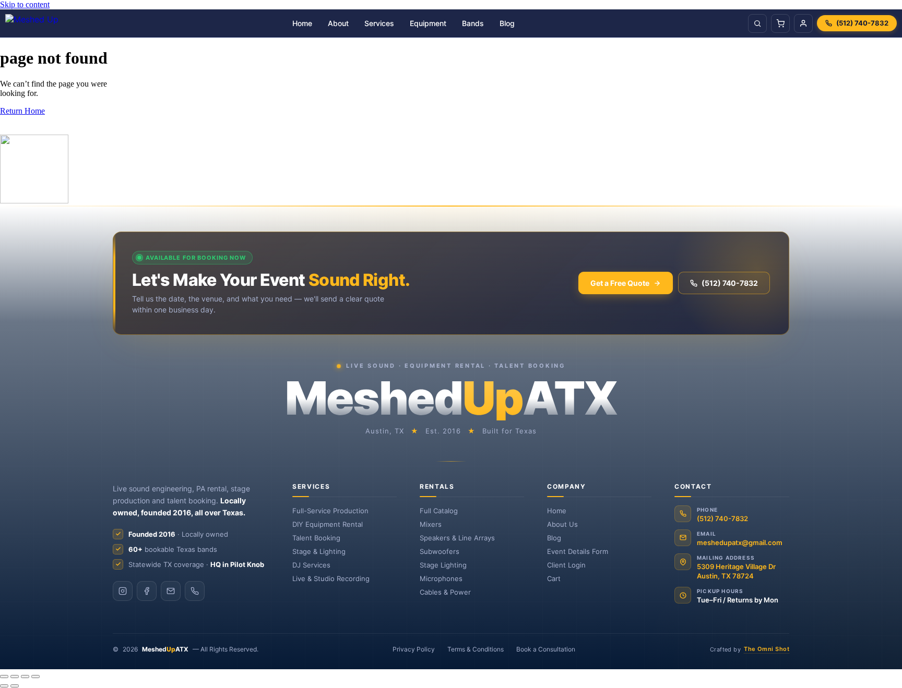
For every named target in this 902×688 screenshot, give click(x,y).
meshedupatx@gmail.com (739, 542)
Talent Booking (316, 538)
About (338, 23)
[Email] (171, 591)
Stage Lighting (443, 565)
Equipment (428, 23)
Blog (507, 23)
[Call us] (195, 591)
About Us (562, 524)
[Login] (803, 23)
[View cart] (780, 23)
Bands (473, 23)
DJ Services (311, 565)
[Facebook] (147, 591)
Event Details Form (577, 551)
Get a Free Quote (619, 283)
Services (379, 23)
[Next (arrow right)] (14, 685)
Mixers (431, 524)
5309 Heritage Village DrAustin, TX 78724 (736, 571)
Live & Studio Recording (331, 578)
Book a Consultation (545, 649)
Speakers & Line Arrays (457, 538)
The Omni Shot (766, 649)
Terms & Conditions (475, 649)
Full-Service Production (330, 510)
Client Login (566, 565)
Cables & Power (445, 592)
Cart (554, 578)
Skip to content (25, 4)
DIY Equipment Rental (327, 524)
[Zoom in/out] (4, 676)
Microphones (441, 578)
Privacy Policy (414, 649)
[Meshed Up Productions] (31, 23)
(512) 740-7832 (730, 283)
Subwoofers (439, 551)
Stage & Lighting (319, 551)
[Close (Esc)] (35, 676)
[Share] (25, 676)
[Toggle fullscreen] (14, 676)
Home (302, 23)
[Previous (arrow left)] (4, 685)
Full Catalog (439, 510)
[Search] (757, 23)
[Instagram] (123, 591)
